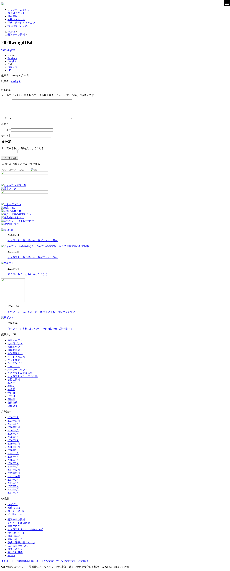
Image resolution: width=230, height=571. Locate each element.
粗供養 (11, 399)
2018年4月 (13, 456)
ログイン (13, 504)
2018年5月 (13, 453)
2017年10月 (14, 476)
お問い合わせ (15, 549)
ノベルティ (14, 366)
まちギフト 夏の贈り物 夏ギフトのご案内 (33, 240)
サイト (5, 135)
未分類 (11, 389)
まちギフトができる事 (20, 373)
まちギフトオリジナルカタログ (25, 529)
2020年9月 (13, 430)
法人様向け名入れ (18, 26)
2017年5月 (13, 493)
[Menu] (227, 3)
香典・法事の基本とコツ (21, 22)
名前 (4, 124)
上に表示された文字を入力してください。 (25, 148)
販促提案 (13, 406)
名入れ (11, 383)
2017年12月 (14, 470)
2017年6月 (13, 489)
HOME (11, 555)
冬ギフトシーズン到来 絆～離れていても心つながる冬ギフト (43, 311)
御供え (11, 386)
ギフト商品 (14, 360)
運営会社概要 (15, 552)
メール (6, 130)
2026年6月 (13, 417)
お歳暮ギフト (15, 346)
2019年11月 (14, 443)
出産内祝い (14, 16)
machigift (15, 81)
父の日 (11, 396)
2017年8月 (13, 483)
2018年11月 (14, 447)
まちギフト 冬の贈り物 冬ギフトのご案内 (33, 257)
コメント (6, 118)
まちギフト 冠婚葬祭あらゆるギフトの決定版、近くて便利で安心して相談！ (45, 561)
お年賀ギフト (15, 343)
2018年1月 (13, 466)
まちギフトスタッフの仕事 (23, 376)
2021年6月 (13, 424)
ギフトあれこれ (16, 356)
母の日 (11, 392)
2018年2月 (13, 463)
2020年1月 (13, 440)
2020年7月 (13, 433)
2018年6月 (13, 450)
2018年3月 (13, 460)
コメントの (16, 511)
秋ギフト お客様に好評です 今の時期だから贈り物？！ (40, 328)
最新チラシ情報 (16, 519)
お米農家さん (15, 353)
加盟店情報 (14, 379)
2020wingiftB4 (8, 50)
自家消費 (13, 402)
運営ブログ (14, 526)
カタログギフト (16, 13)
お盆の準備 (14, 350)
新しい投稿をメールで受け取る (22, 163)
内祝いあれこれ (16, 19)
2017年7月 (13, 486)
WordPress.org (15, 514)
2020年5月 (13, 437)
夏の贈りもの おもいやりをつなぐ (29, 274)
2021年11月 (14, 420)
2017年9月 (13, 479)
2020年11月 (14, 427)
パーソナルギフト (18, 369)
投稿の (14, 507)
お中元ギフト (15, 340)
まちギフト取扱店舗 (19, 522)
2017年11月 (14, 473)
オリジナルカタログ (19, 9)
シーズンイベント (18, 363)
